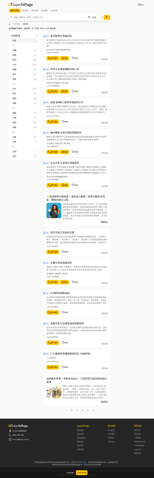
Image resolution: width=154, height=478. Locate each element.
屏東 (24, 127)
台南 (24, 117)
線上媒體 (111, 430)
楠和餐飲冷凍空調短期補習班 (66, 132)
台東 (24, 142)
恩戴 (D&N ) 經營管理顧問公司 (66, 102)
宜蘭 (24, 50)
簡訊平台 (137, 430)
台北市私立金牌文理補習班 (64, 163)
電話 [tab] (25, 10)
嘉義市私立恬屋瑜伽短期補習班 (67, 323)
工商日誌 (111, 442)
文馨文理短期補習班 (61, 262)
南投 (24, 98)
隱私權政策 (81, 438)
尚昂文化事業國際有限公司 (64, 69)
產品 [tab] (44, 10)
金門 (24, 156)
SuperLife (137, 449)
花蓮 (24, 137)
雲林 (24, 103)
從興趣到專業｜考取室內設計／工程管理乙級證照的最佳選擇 (76, 380)
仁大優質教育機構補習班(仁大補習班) (70, 353)
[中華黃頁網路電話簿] (21, 5)
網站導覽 (80, 434)
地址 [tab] (54, 10)
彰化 (24, 93)
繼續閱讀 (104, 222)
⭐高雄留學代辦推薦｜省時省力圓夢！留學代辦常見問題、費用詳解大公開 (75, 198)
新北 (24, 60)
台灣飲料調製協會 (60, 293)
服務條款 (80, 442)
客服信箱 (83, 462)
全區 (14, 40)
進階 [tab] (35, 10)
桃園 (24, 69)
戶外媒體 (111, 434)
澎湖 (24, 151)
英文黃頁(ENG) (139, 442)
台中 (24, 88)
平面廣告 (111, 438)
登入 (140, 4)
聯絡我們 (80, 445)
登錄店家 (80, 449)
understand (81, 472)
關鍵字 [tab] (15, 10)
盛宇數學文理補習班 (61, 36)
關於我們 (80, 430)
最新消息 (137, 434)
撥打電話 (53, 58)
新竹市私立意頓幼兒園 (62, 232)
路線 (64, 58)
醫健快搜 (137, 453)
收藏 (75, 58)
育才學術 (16, 24)
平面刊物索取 (139, 445)
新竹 (24, 74)
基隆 (24, 55)
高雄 (24, 122)
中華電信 (137, 438)
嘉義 (24, 113)
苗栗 (24, 79)
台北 (24, 64)
